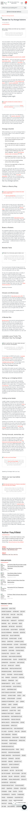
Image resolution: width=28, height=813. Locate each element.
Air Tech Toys (5, 614)
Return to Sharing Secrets (8, 15)
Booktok (22, 632)
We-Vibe (4, 806)
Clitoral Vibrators (7, 644)
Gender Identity (6, 683)
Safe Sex (17, 758)
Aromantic (15, 617)
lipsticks (13, 116)
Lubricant (20, 707)
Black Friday (14, 629)
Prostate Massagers (14, 752)
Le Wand (19, 698)
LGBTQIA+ (4, 704)
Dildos (15, 659)
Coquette (4, 650)
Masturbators (6, 719)
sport (3, 788)
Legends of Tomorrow (8, 701)
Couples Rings (20, 650)
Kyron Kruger (11, 698)
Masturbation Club (16, 716)
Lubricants (5, 710)
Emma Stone (5, 668)
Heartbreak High (11, 689)
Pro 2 (22, 749)
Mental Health (5, 722)
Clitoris (16, 644)
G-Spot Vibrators (6, 686)
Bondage (15, 632)
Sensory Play (17, 761)
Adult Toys (12, 608)
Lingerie (15, 704)
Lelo (17, 701)
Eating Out (11, 665)
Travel (3, 797)
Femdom (7, 677)
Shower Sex (5, 782)
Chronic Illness (19, 641)
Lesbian (22, 701)
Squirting (9, 788)
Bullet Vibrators (14, 635)
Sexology (16, 776)
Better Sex (12, 626)
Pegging (14, 734)
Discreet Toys (22, 659)
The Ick (20, 791)
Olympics (10, 731)
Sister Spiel (13, 782)
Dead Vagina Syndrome (15, 656)
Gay (17, 680)
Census (4, 641)
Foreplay (4, 680)
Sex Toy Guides (16, 773)
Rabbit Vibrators (6, 755)
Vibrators (4, 800)
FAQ (3, 677)
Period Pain (22, 740)
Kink (24, 695)
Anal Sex (13, 614)
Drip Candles (20, 662)
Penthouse (4, 740)
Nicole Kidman (5, 725)
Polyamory (5, 743)
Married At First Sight (8, 713)
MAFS (19, 710)
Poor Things (12, 743)
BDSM (20, 623)
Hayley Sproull (17, 686)
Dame (18, 653)
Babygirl (4, 623)
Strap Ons (23, 788)
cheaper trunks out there (8, 362)
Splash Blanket (19, 785)
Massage (17, 713)
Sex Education (5, 767)
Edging (18, 665)
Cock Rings (23, 644)
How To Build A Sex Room (8, 692)
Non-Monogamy (18, 728)
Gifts (13, 683)
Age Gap (22, 611)
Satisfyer (4, 761)
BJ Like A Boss (5, 629)
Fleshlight (14, 677)
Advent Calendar (6, 611)
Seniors (10, 761)
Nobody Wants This (7, 728)
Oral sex (17, 731)
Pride (17, 749)
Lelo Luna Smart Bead (13, 461)
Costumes (11, 650)
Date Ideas (4, 656)
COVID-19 (13, 653)
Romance (11, 758)
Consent (11, 647)
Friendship (11, 680)
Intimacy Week (12, 695)
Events (3, 674)
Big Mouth (19, 626)
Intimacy (4, 695)
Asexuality (13, 620)
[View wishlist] (22, 3)
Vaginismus (10, 797)
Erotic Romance (17, 671)
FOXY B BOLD (6, 22)
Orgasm (23, 731)
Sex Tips (12, 770)
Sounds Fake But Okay (8, 785)
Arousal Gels (5, 620)
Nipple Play (14, 725)
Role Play (4, 758)
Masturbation (5, 716)
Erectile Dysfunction (15, 668)
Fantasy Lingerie (18, 674)
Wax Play (4, 803)
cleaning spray (20, 504)
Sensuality (4, 764)
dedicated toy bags (19, 217)
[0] (25, 3)
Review (24, 755)
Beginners (4, 626)
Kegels (19, 695)
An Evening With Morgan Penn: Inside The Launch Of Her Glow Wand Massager (16, 566)
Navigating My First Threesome (15, 587)
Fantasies (9, 674)
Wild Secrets (11, 806)
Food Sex (21, 677)
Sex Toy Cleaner (6, 773)
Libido (9, 704)
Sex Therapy (5, 770)
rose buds (17, 116)
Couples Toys (5, 653)
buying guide (12, 638)
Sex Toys (24, 773)
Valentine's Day (19, 797)
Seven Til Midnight (14, 764)
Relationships (16, 755)
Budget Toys (5, 635)
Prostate (4, 752)
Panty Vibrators (6, 734)
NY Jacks (4, 731)
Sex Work (4, 776)
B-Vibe (20, 638)
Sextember (4, 779)
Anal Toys (19, 614)
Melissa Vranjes (15, 719)
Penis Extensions (6, 737)
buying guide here (13, 82)
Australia (21, 620)
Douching (12, 662)
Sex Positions (14, 767)
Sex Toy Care (19, 770)
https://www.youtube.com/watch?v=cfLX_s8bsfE (13, 56)
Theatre (13, 794)
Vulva (10, 800)
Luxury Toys (13, 710)
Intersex (19, 692)
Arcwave (8, 617)
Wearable (11, 803)
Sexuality (23, 779)
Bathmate (14, 623)
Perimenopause (13, 740)
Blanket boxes (5, 320)
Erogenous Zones (6, 671)
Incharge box (5, 385)
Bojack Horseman (7, 632)
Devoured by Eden (6, 659)
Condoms (4, 647)
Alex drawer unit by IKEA (17, 296)
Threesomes (20, 794)
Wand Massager (18, 800)
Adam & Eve (5, 608)
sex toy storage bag (10, 195)
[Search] (25, 8)
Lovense (13, 707)
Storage (16, 788)
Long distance (6, 707)
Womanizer (19, 806)
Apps (3, 617)
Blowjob (21, 629)
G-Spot (18, 683)
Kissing (3, 698)
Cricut (23, 404)
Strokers (4, 791)
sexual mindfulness (14, 779)
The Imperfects (6, 794)
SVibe (9, 791)
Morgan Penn (15, 722)
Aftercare (16, 611)
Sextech (23, 776)
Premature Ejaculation (8, 749)
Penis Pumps (15, 737)
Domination (5, 662)
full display (20, 62)
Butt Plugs (5, 638)
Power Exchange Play (8, 746)
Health (3, 689)
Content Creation (20, 647)
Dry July (4, 665)
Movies (22, 722)
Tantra (15, 791)
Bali (9, 623)
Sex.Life (10, 776)
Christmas (10, 641)
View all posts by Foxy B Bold (16, 542)
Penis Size (22, 737)
